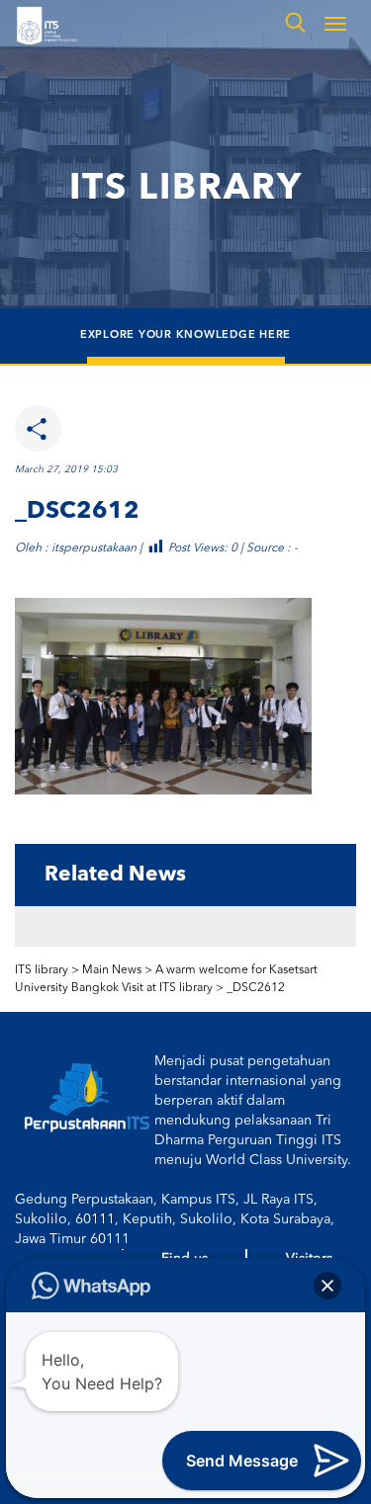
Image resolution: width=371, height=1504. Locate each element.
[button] (327, 1285)
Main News (111, 970)
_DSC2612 (256, 988)
